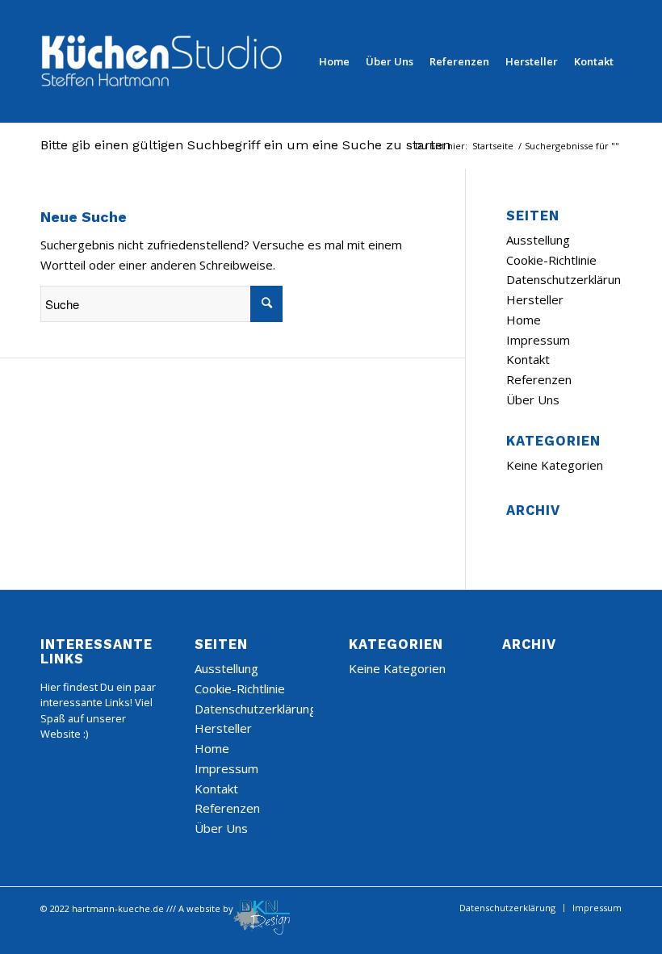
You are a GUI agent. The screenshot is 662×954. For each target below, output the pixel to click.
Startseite (492, 146)
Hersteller (535, 299)
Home (523, 320)
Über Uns (532, 399)
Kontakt (528, 359)
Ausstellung (538, 240)
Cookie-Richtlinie (551, 260)
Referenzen (539, 379)
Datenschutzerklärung (567, 279)
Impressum (538, 340)
